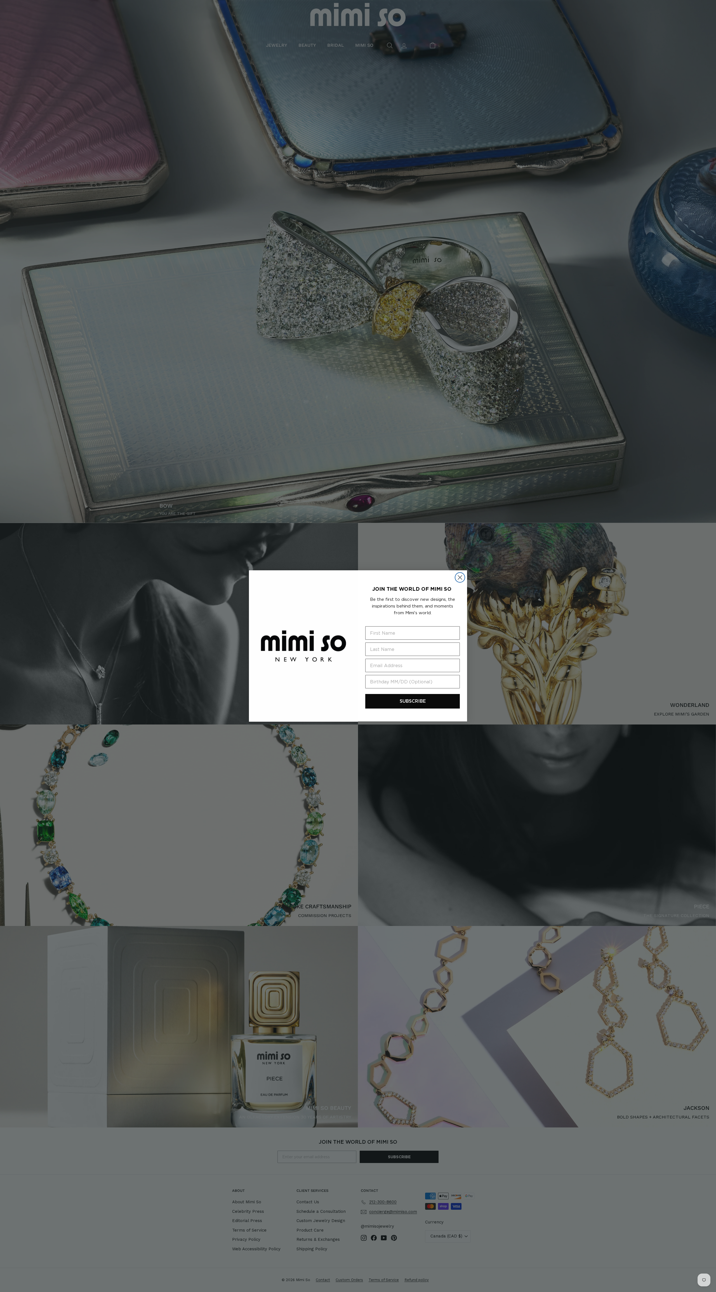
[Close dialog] (460, 577)
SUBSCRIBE (413, 701)
